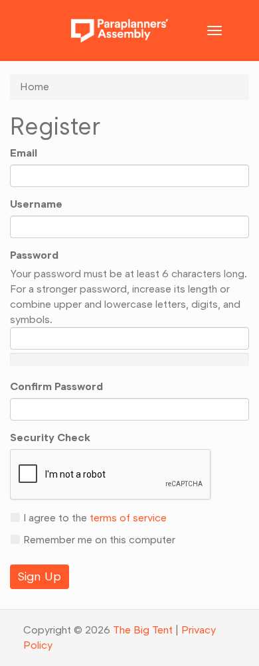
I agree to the (94, 517)
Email (23, 153)
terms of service (128, 517)
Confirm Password (56, 386)
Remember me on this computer (98, 539)
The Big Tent (143, 630)
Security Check (50, 437)
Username (36, 204)
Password (34, 255)
